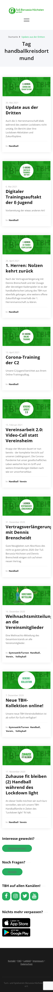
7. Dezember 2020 (15, 695)
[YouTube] (34, 896)
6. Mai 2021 (11, 186)
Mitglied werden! (17, 848)
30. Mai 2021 (12, 102)
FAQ (19, 960)
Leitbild (27, 960)
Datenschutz (26, 964)
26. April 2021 (13, 260)
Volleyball (21, 656)
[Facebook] (6, 896)
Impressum (38, 960)
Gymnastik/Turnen (19, 652)
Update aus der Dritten (33, 36)
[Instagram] (15, 896)
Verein (23, 481)
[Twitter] (25, 896)
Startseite (13, 36)
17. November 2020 (15, 771)
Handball (14, 146)
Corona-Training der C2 (23, 359)
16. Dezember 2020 (15, 611)
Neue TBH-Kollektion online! (24, 702)
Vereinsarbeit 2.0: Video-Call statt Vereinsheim (24, 435)
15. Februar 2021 (14, 424)
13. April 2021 (13, 352)
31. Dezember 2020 (15, 522)
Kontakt (12, 871)
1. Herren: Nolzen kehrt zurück (24, 268)
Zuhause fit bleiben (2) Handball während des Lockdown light (26, 784)
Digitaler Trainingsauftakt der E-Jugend (23, 196)
